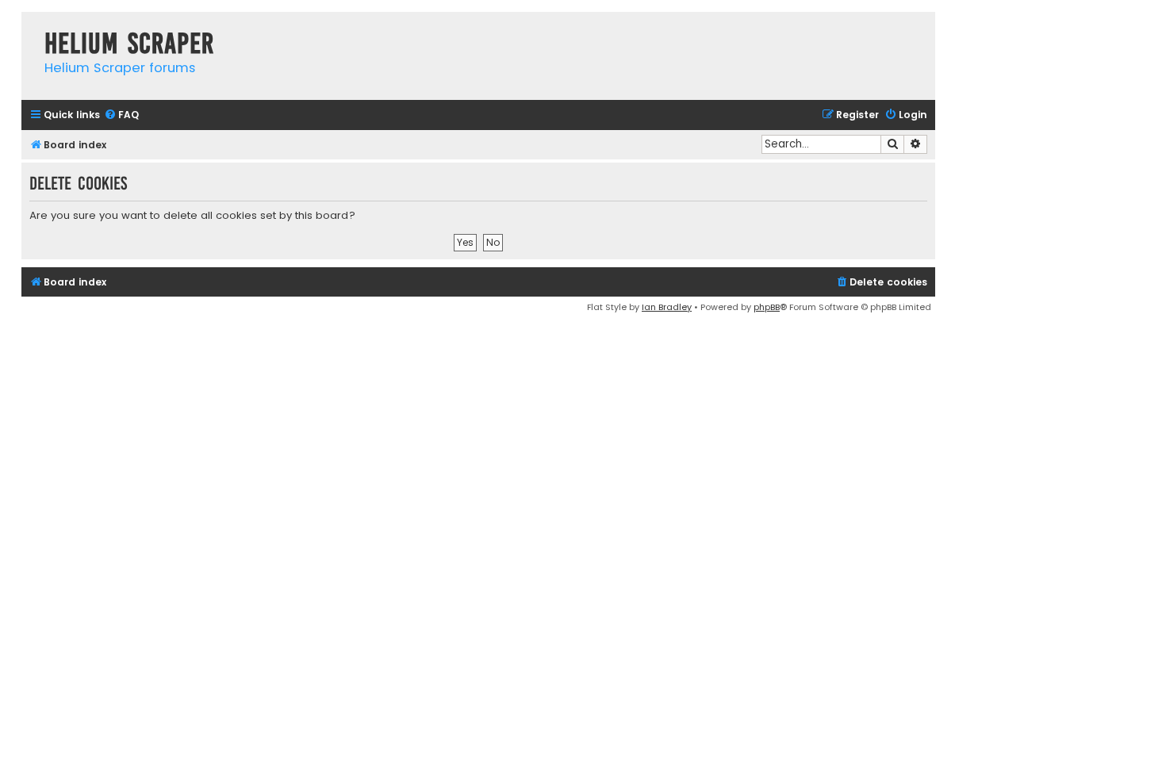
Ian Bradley (667, 307)
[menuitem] (121, 115)
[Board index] (29, 27)
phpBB (767, 307)
